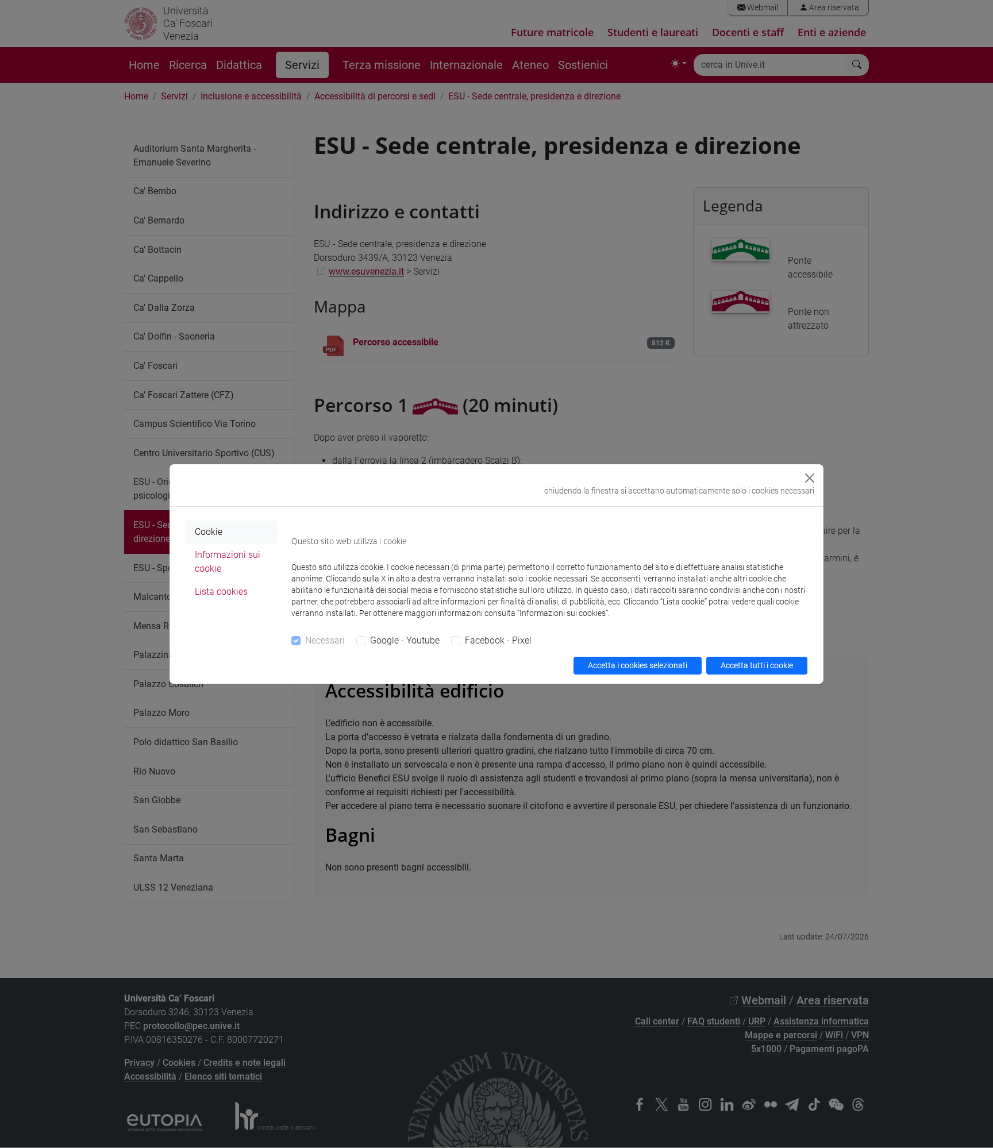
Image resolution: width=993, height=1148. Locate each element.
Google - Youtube (405, 640)
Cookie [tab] (208, 531)
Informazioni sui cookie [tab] (227, 561)
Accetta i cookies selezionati (637, 665)
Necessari (325, 640)
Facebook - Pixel (498, 640)
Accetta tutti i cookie (757, 665)
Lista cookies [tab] (221, 591)
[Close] (809, 478)
